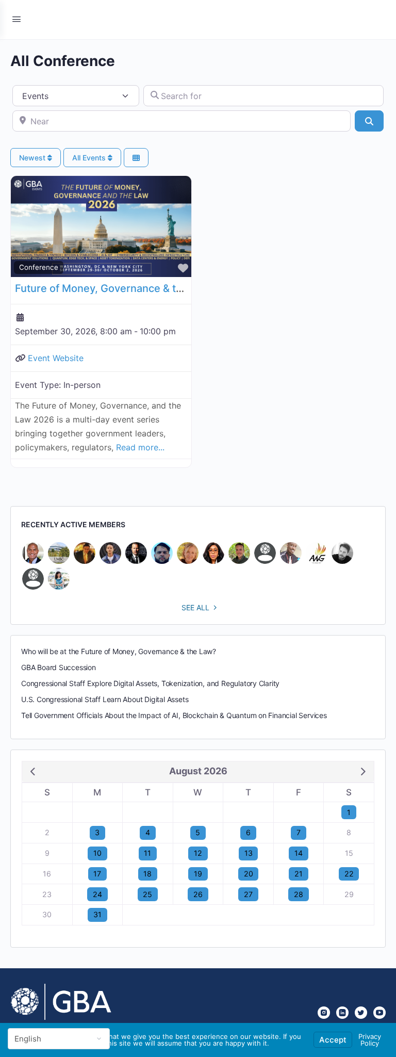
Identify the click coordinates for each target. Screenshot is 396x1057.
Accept (332, 1040)
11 (147, 853)
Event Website (56, 358)
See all (195, 607)
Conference (38, 267)
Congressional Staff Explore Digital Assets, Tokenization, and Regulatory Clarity (150, 683)
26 (198, 894)
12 (198, 853)
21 (298, 873)
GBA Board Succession (58, 667)
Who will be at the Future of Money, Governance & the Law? (118, 651)
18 (147, 873)
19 (198, 873)
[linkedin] (342, 1012)
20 (248, 873)
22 (349, 873)
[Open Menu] (16, 19)
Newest (33, 157)
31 (97, 914)
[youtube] (379, 1012)
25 (147, 894)
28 (298, 894)
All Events (90, 157)
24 (97, 894)
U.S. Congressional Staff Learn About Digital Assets (104, 699)
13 (248, 853)
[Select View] (136, 157)
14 (298, 853)
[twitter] (361, 1012)
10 (97, 853)
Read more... (140, 447)
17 (97, 873)
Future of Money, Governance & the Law (113, 288)
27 (248, 894)
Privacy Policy (369, 1039)
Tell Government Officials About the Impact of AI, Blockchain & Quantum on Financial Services (174, 715)
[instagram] (324, 1012)
